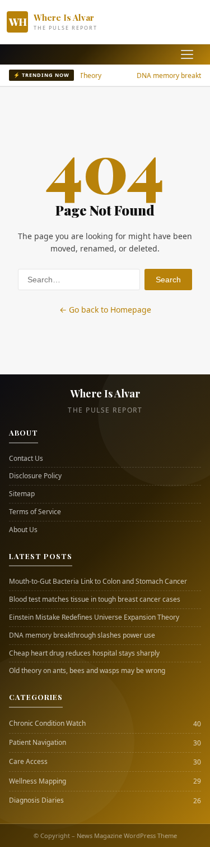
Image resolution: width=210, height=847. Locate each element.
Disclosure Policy (35, 475)
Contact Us (26, 458)
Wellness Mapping (37, 781)
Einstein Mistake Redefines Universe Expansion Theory (94, 617)
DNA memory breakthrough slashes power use (82, 635)
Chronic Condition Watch (47, 723)
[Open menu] (187, 54)
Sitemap (22, 493)
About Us (23, 529)
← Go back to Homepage (105, 309)
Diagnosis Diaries (36, 800)
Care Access (28, 761)
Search (168, 279)
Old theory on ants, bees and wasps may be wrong (87, 670)
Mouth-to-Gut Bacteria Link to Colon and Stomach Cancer (98, 581)
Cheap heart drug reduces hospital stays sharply (84, 653)
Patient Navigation (37, 742)
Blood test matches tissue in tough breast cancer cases (94, 599)
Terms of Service (35, 511)
